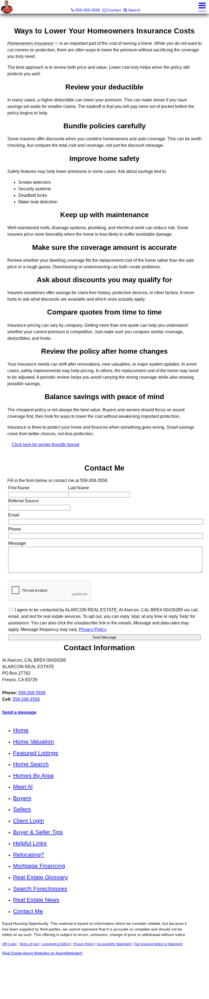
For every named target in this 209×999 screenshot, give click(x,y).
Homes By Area (33, 775)
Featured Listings (35, 753)
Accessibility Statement (114, 944)
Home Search (31, 764)
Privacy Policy (83, 944)
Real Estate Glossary (40, 877)
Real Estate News (36, 900)
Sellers (22, 809)
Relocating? (28, 854)
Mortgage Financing (39, 866)
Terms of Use (29, 944)
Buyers (22, 798)
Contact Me (28, 911)
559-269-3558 (31, 692)
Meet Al (23, 786)
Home (21, 730)
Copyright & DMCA (56, 944)
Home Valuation (33, 741)
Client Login (28, 820)
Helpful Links (30, 843)
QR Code (9, 944)
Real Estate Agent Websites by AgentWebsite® (42, 953)
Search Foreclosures (40, 888)
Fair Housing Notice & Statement (158, 944)
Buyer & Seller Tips (38, 832)
